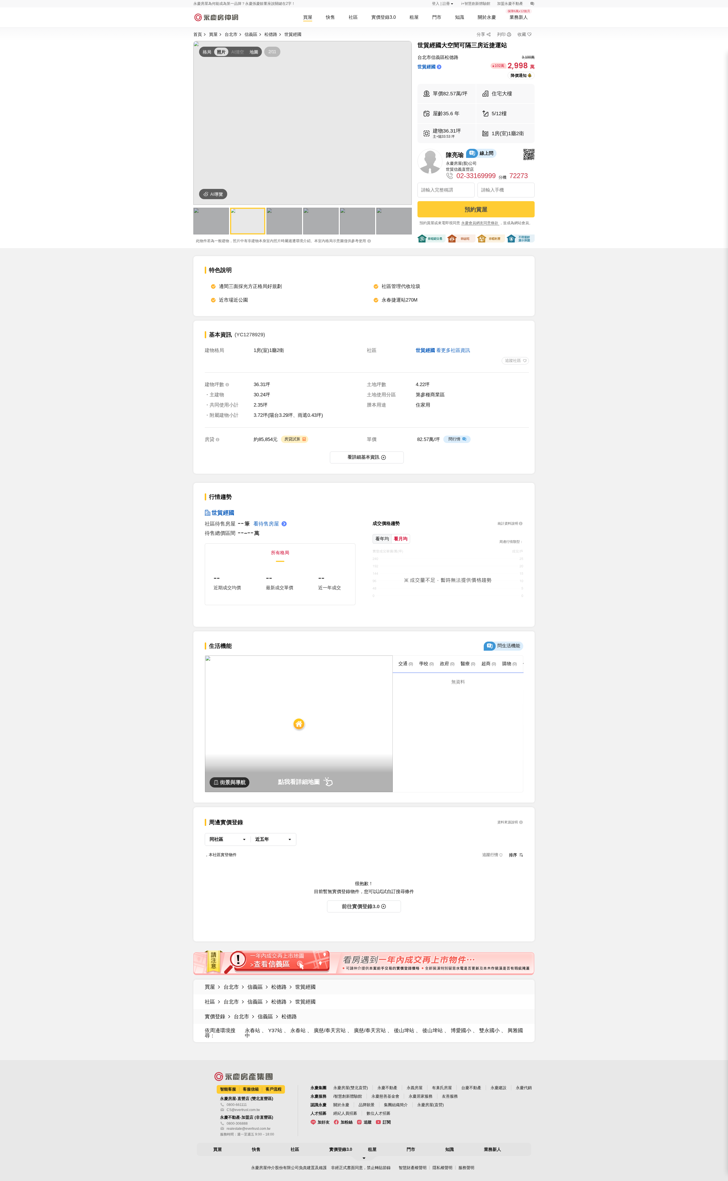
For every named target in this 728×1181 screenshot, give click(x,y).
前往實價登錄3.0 (361, 906)
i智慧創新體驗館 (347, 1096)
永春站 (253, 1030)
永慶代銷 (524, 1087)
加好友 (324, 1122)
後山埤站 (404, 1030)
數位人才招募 (378, 1113)
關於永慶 (341, 1104)
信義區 (251, 34)
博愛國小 (461, 1030)
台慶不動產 (471, 1087)
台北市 (231, 34)
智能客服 (228, 1089)
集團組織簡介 (396, 1104)
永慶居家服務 (421, 1096)
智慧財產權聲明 (413, 1167)
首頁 (197, 34)
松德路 (270, 34)
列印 (501, 34)
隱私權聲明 (442, 1167)
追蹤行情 (490, 854)
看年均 (382, 538)
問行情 (454, 439)
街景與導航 (233, 782)
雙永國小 (489, 1030)
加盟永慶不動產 (510, 3)
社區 (210, 1002)
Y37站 (275, 1030)
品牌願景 (367, 1104)
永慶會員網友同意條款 (480, 223)
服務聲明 (466, 1167)
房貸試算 (292, 439)
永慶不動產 (387, 1087)
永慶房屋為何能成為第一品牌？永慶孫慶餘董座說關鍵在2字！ (244, 3)
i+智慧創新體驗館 (475, 3)
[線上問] (532, 3)
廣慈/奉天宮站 (329, 1030)
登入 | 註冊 (441, 3)
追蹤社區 (513, 360)
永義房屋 (415, 1087)
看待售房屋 (266, 524)
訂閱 (387, 1122)
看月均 (401, 538)
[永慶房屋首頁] (216, 17)
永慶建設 (498, 1087)
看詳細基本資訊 (363, 457)
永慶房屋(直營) (430, 1104)
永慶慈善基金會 (385, 1096)
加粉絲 (347, 1122)
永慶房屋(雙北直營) (350, 1087)
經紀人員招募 (345, 1113)
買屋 (213, 34)
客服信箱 (251, 1089)
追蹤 (368, 1122)
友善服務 (450, 1096)
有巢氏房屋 (442, 1087)
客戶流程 (274, 1089)
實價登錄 (215, 1016)
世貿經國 (292, 34)
